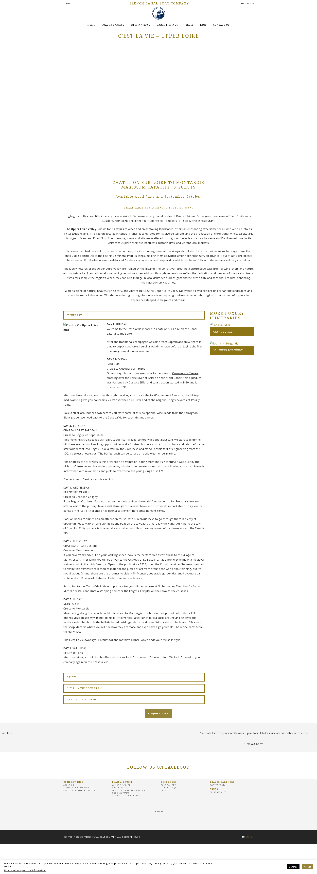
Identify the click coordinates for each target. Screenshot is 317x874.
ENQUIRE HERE (158, 713)
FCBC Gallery (168, 785)
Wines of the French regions (128, 790)
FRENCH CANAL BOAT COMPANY (159, 3)
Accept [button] (307, 866)
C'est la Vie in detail (82, 699)
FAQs (203, 24)
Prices (189, 24)
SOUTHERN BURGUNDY (228, 350)
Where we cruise (121, 785)
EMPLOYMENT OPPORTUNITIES (79, 790)
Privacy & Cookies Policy (126, 795)
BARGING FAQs (168, 787)
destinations (140, 24)
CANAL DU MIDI (223, 331)
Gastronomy (119, 787)
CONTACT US (221, 24)
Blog (164, 790)
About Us (68, 785)
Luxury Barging (113, 24)
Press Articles (218, 792)
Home (91, 24)
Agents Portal (218, 785)
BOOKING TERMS (120, 793)
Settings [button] (293, 866)
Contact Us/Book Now (76, 787)
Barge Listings (167, 24)
